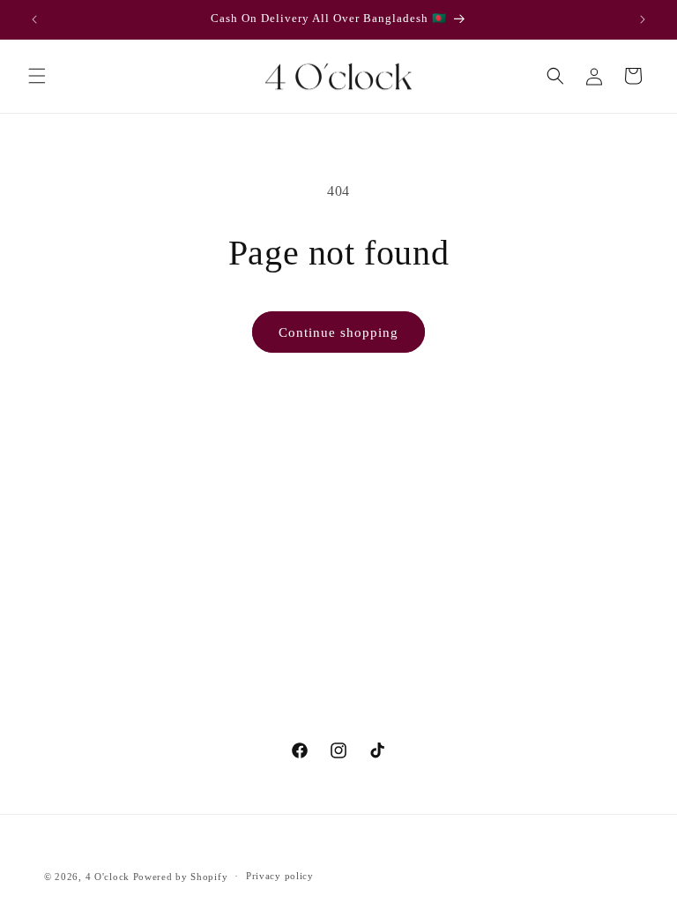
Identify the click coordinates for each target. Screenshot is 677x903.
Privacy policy (280, 875)
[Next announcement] (642, 19)
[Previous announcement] (34, 19)
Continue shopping (338, 332)
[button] (37, 75)
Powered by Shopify (180, 876)
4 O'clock (108, 876)
